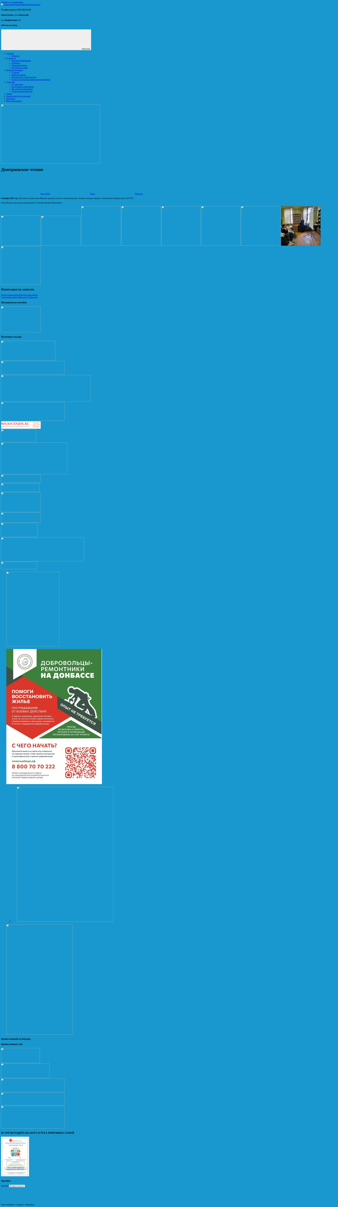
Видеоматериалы (14, 101)
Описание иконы (19, 65)
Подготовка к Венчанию (23, 87)
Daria (92, 194)
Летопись (16, 63)
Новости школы (19, 75)
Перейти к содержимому (12, 2)
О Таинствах (17, 84)
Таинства (10, 82)
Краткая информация (21, 60)
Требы (9, 94)
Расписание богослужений (18, 96)
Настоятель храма (20, 68)
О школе (15, 72)
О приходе (11, 58)
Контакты (10, 98)
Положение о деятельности (24, 77)
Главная (9, 53)
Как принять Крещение (22, 89)
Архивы (4, 1186)
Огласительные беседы (22, 91)
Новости (15, 56)
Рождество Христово (19, 297)
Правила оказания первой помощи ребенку (31, 79)
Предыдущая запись (19, 295)
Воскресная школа (14, 70)
